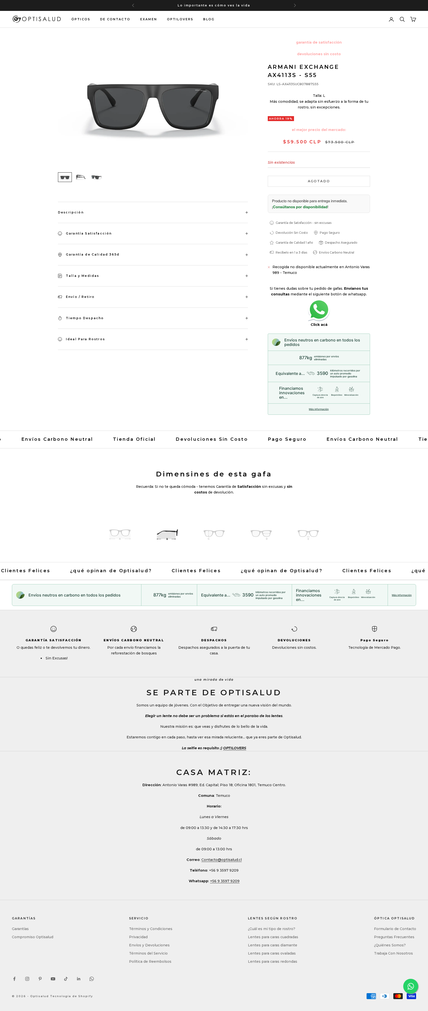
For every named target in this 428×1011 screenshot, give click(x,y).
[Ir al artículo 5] (308, 534)
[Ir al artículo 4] (261, 534)
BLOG (208, 19)
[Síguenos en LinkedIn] (78, 978)
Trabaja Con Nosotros (393, 953)
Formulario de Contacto (395, 929)
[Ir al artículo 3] (97, 177)
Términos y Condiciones (150, 929)
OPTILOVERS (180, 19)
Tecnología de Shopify (71, 996)
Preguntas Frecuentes (394, 937)
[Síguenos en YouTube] (53, 978)
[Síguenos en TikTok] (65, 978)
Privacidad (138, 937)
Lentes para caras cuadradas (273, 937)
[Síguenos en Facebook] (14, 978)
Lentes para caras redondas (272, 961)
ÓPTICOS (80, 19)
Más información (319, 409)
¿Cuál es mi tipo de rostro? (271, 929)
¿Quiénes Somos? (390, 945)
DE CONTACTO (115, 19)
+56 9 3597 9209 (225, 881)
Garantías (20, 929)
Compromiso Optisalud (32, 937)
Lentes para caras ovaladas (272, 953)
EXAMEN (148, 19)
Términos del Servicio (148, 953)
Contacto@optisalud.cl (221, 859)
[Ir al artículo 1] (65, 177)
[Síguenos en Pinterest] (40, 978)
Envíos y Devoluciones (149, 945)
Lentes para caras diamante (272, 945)
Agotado (319, 181)
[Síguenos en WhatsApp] (91, 978)
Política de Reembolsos (150, 961)
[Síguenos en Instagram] (27, 978)
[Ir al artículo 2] (81, 177)
